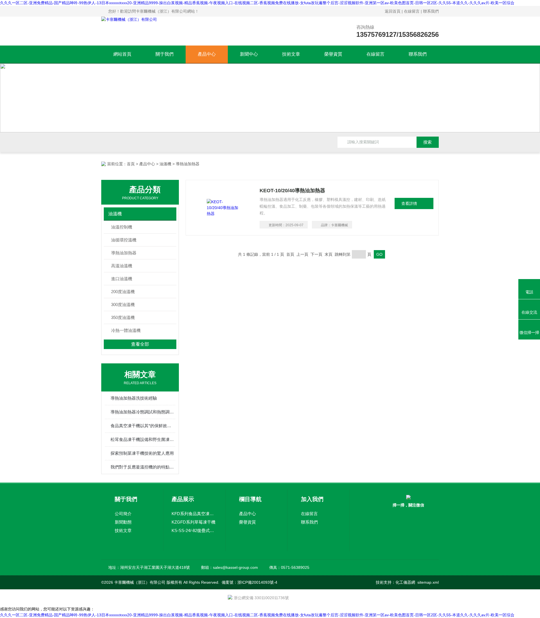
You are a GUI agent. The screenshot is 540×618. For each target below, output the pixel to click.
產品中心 (207, 54)
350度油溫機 (123, 317)
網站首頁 (122, 54)
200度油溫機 (123, 291)
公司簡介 (123, 513)
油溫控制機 (121, 227)
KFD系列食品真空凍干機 (194, 513)
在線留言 (412, 11)
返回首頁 (392, 11)
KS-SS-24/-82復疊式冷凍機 (194, 530)
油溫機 (165, 164)
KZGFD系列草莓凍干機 (193, 522)
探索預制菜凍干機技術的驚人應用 (142, 453)
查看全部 (140, 344)
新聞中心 (249, 54)
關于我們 (165, 54)
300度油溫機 (123, 304)
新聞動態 (123, 522)
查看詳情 (409, 203)
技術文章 (291, 54)
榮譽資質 (333, 54)
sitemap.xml (428, 582)
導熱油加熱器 (123, 252)
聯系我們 (431, 11)
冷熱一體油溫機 (126, 330)
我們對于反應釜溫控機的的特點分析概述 (143, 467)
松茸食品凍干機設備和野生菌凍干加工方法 (143, 439)
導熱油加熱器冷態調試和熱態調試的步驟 (143, 411)
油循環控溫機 (123, 239)
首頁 (131, 164)
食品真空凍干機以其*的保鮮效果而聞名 (143, 425)
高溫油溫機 (121, 265)
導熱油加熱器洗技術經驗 (134, 398)
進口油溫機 (121, 278)
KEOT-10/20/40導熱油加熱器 (292, 190)
